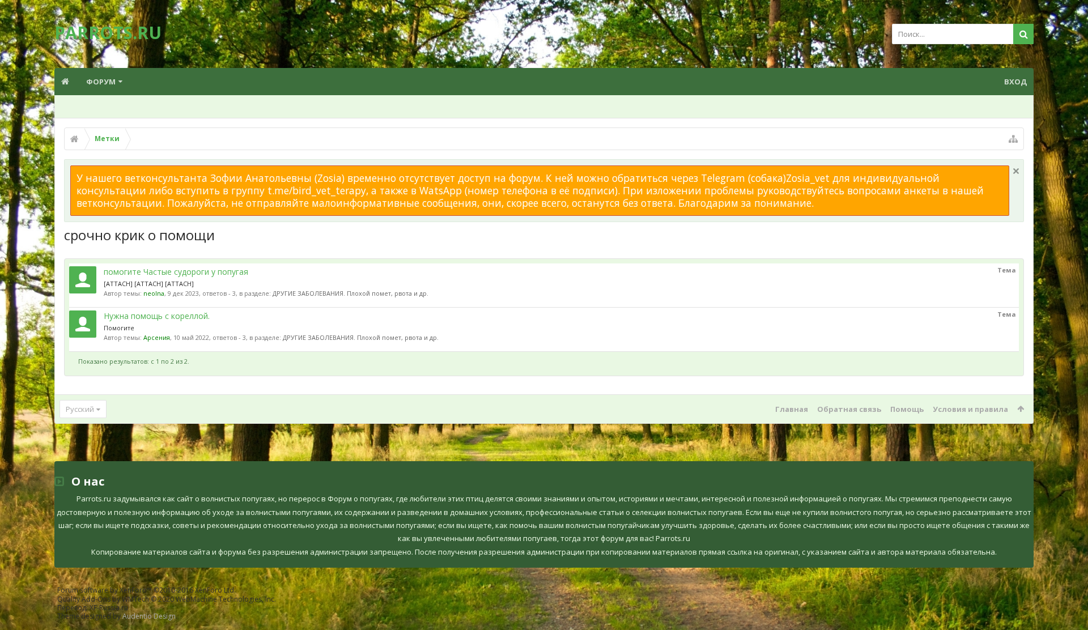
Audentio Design (149, 616)
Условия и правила (970, 409)
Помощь (907, 409)
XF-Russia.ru (109, 607)
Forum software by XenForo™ (146, 590)
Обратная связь (849, 409)
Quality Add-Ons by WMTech (166, 599)
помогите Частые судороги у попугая (176, 271)
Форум (101, 81)
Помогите (119, 327)
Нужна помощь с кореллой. (157, 315)
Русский (80, 409)
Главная (791, 409)
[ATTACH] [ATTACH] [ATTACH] (149, 283)
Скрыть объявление (1016, 171)
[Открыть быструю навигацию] (1013, 139)
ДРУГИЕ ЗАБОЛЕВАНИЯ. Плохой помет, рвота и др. (350, 293)
